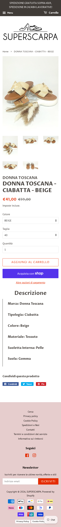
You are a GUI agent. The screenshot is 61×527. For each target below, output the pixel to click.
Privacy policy (30, 416)
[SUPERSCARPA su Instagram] (34, 456)
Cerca (30, 411)
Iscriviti (48, 481)
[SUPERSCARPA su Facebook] (27, 456)
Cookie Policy (31, 420)
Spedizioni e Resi (30, 425)
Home (5, 51)
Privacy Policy (22, 521)
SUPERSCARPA (34, 491)
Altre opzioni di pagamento (30, 282)
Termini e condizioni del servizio (30, 434)
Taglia (6, 228)
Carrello (53, 12)
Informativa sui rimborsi (30, 438)
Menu (10, 12)
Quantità (8, 243)
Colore (6, 214)
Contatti (30, 429)
